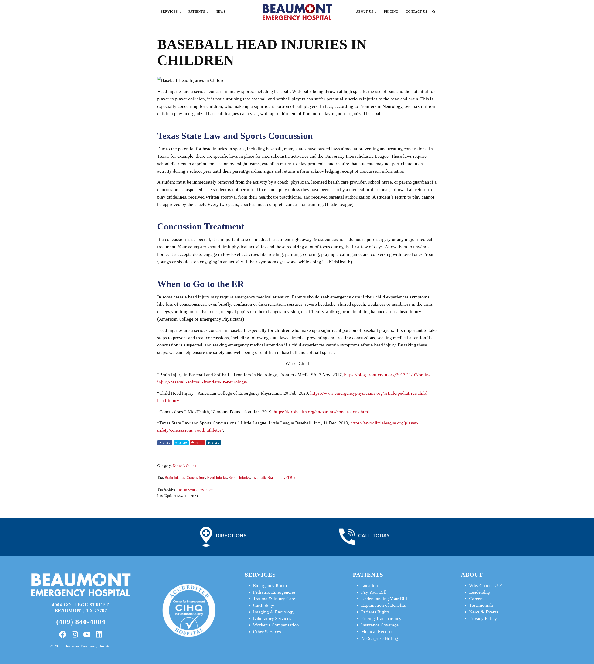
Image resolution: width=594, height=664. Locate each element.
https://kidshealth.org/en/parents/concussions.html (321, 411)
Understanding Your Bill (384, 598)
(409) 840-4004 (81, 622)
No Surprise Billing (379, 638)
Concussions (196, 477)
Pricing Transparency (381, 618)
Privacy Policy (483, 618)
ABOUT (472, 575)
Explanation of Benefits (383, 605)
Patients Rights (375, 611)
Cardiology (263, 605)
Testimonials (481, 605)
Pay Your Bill (373, 592)
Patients (368, 575)
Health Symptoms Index (195, 490)
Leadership (479, 592)
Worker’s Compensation (276, 624)
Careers (476, 598)
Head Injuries (217, 477)
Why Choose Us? (485, 585)
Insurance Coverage (380, 624)
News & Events (483, 611)
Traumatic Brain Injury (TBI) (273, 477)
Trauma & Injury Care (274, 598)
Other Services (267, 631)
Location (369, 585)
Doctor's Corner (184, 466)
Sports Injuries (239, 477)
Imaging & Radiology (273, 611)
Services (260, 575)
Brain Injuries (175, 477)
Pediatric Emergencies (274, 592)
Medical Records (377, 631)
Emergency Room (270, 585)
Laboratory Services (272, 618)
